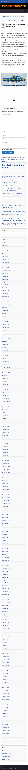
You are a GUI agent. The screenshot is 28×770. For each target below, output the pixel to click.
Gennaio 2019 (5, 492)
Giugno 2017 (5, 543)
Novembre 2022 (6, 367)
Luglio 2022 (5, 378)
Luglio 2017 (5, 540)
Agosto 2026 (5, 242)
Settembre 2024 (6, 304)
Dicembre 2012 (5, 693)
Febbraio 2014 (5, 653)
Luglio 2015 (5, 608)
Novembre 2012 (6, 696)
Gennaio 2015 (5, 625)
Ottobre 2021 (5, 404)
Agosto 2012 (5, 704)
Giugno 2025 (5, 279)
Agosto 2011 (5, 739)
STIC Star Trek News (6, 10)
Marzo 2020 (5, 455)
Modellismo (21, 28)
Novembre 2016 (6, 563)
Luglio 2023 (5, 344)
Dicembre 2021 (5, 398)
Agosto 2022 (5, 375)
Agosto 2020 (5, 441)
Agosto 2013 (5, 670)
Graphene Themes (13, 768)
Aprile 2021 (5, 421)
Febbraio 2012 (5, 722)
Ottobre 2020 (5, 435)
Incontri (17, 28)
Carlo (3, 28)
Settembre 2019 (6, 472)
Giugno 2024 (5, 313)
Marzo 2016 (5, 585)
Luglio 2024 (5, 310)
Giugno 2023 (5, 347)
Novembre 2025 (6, 265)
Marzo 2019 (5, 486)
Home (13, 166)
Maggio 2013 (5, 679)
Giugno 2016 (5, 577)
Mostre (2, 30)
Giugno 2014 (5, 642)
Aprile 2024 (5, 319)
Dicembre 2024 (5, 296)
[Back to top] (25, 767)
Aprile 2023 (5, 353)
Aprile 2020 (5, 452)
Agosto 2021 (5, 409)
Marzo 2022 (5, 389)
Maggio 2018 (5, 511)
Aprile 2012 (5, 716)
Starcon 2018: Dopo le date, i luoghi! (13, 20)
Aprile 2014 (5, 648)
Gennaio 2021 (5, 429)
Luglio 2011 (5, 741)
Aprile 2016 (5, 582)
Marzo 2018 (5, 517)
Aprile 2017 (5, 548)
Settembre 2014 (6, 636)
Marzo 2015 (5, 619)
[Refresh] (13, 142)
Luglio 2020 (5, 443)
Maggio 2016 (5, 580)
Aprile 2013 (5, 682)
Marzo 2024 (5, 321)
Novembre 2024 (6, 299)
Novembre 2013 (6, 662)
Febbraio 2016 (5, 588)
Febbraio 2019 (5, 489)
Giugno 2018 (5, 509)
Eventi (14, 28)
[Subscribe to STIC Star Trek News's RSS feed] (2, 1)
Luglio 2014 (5, 639)
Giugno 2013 (5, 676)
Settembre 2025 (6, 270)
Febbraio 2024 (5, 324)
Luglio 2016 (5, 574)
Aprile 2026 (5, 253)
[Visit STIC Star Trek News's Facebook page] (6, 1)
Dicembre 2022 (5, 364)
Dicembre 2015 (5, 594)
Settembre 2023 (6, 338)
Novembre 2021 (6, 401)
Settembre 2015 (6, 602)
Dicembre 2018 (5, 494)
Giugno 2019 (5, 477)
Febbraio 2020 (5, 458)
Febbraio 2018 (5, 520)
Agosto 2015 (5, 605)
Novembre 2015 (6, 597)
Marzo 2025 (5, 287)
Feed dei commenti (6, 756)
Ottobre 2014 (5, 634)
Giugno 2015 (5, 611)
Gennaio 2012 (5, 724)
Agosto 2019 (5, 475)
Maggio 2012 (5, 713)
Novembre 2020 (6, 432)
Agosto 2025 (5, 273)
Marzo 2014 (5, 651)
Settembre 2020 (6, 438)
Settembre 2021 (6, 406)
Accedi (3, 750)
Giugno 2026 (5, 248)
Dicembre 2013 (5, 659)
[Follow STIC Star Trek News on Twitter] (4, 1)
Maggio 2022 (5, 384)
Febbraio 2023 (5, 358)
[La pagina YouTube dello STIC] (9, 1)
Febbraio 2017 (5, 554)
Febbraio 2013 (5, 687)
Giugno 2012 (5, 710)
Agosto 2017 (5, 537)
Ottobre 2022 (5, 370)
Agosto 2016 (5, 571)
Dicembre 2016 (5, 560)
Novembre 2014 (6, 631)
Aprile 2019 (5, 483)
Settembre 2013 (6, 668)
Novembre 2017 (6, 529)
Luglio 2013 (5, 673)
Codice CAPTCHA (7, 149)
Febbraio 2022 (5, 392)
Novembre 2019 (6, 466)
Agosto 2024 (5, 307)
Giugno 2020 (5, 446)
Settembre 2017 (6, 534)
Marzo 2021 (5, 424)
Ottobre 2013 (5, 665)
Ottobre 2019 (5, 469)
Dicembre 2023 (5, 330)
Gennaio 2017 (5, 557)
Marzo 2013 (5, 685)
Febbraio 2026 (5, 259)
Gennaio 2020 (5, 460)
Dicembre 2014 (5, 628)
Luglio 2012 (5, 707)
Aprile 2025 (5, 284)
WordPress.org (5, 759)
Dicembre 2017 (5, 526)
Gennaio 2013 (5, 690)
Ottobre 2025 (5, 267)
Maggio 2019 (5, 480)
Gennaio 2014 (5, 656)
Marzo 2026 (5, 256)
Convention (9, 28)
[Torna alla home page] (14, 6)
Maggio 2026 (5, 250)
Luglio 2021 (5, 412)
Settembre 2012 (6, 702)
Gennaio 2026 (5, 262)
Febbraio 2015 (5, 622)
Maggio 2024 (5, 316)
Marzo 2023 (5, 355)
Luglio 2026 (5, 245)
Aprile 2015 (5, 616)
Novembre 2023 (6, 333)
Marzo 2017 (5, 551)
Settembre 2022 (6, 372)
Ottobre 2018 (5, 500)
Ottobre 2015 (5, 599)
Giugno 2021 (5, 415)
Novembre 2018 (6, 497)
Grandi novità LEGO (7, 185)
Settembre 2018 (6, 503)
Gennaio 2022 (5, 395)
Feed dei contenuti (6, 753)
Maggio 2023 (5, 350)
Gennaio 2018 (5, 523)
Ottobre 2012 (5, 699)
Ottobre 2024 (5, 301)
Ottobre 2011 (5, 733)
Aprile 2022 (5, 387)
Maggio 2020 (5, 449)
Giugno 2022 (5, 381)
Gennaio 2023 (5, 361)
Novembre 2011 (6, 730)
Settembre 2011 (6, 736)
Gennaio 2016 (5, 591)
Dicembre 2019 (5, 463)
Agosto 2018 (5, 506)
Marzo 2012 (5, 719)
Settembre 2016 (6, 568)
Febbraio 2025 (5, 290)
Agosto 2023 (5, 341)
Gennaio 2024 (5, 327)
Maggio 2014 (5, 645)
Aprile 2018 (5, 514)
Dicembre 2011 (5, 727)
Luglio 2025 (5, 276)
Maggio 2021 (5, 418)
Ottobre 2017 (5, 531)
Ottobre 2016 (5, 565)
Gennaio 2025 (5, 293)
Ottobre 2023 (5, 336)
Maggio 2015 (5, 614)
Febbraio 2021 (5, 426)
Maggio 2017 (5, 546)
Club (6, 28)
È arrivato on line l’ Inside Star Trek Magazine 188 (14, 17)
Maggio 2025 (5, 282)
